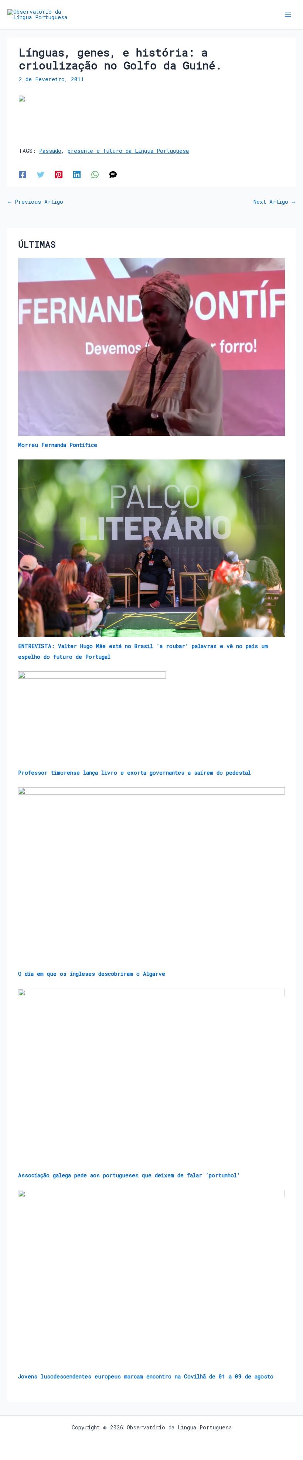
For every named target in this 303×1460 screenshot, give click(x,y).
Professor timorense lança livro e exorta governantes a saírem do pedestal (134, 772)
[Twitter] (40, 174)
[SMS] (113, 174)
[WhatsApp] (95, 174)
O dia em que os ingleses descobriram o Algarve (91, 973)
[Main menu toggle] (288, 15)
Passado (50, 150)
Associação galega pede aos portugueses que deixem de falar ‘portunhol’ (129, 1175)
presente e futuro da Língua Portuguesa (128, 150)
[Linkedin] (77, 174)
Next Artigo (274, 202)
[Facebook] (22, 174)
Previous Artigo (35, 202)
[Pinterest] (58, 174)
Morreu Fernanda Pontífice (57, 444)
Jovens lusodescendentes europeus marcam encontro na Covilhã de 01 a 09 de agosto (145, 1376)
